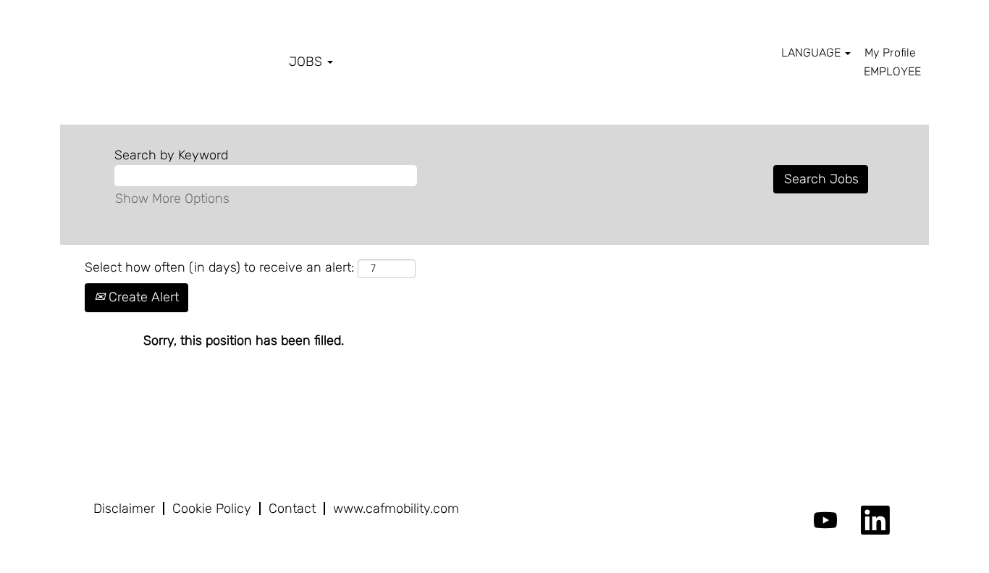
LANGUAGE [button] (812, 52)
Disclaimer (124, 508)
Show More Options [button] (172, 198)
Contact (292, 508)
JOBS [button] (307, 62)
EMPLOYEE (892, 71)
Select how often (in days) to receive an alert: (219, 267)
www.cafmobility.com (396, 508)
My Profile (890, 52)
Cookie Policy (211, 508)
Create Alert (142, 297)
